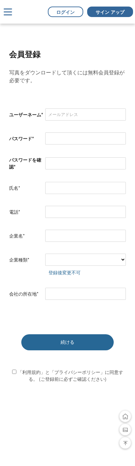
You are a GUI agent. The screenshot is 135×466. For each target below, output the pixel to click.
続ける (67, 342)
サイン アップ (110, 12)
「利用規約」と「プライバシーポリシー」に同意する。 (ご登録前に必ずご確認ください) (69, 375)
